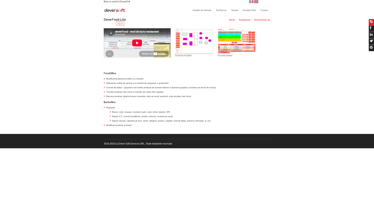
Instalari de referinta (202, 10)
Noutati (234, 10)
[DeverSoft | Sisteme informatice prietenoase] (115, 10)
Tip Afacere (221, 10)
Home (232, 20)
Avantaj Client (249, 10)
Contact (264, 10)
